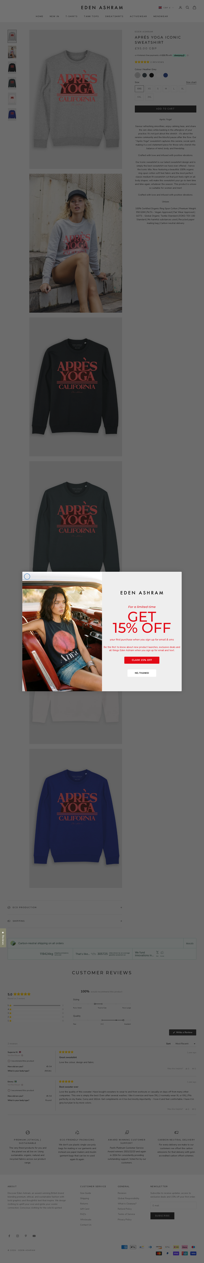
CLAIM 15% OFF (142, 660)
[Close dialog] (27, 576)
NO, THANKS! (142, 673)
